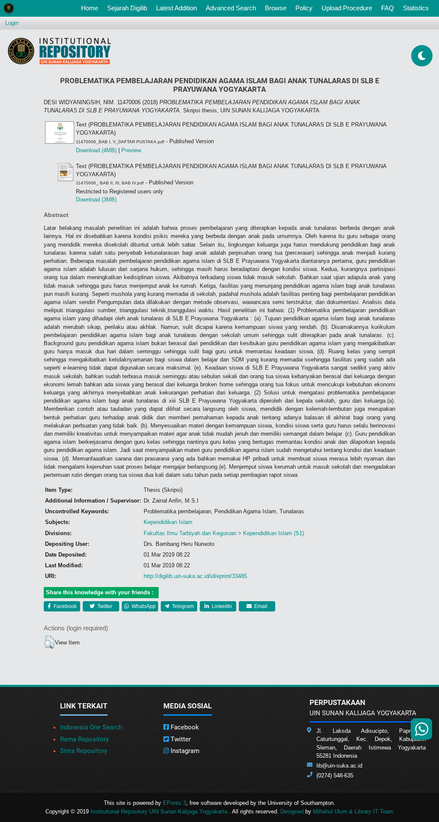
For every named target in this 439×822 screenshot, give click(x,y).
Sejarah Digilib (127, 8)
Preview (131, 150)
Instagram (184, 751)
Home (91, 8)
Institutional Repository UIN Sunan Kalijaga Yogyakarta (159, 811)
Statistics (416, 8)
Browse (275, 8)
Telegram (182, 606)
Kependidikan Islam (168, 522)
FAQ (387, 8)
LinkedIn (221, 606)
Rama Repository (84, 739)
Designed (292, 811)
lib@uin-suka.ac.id (339, 765)
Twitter (104, 606)
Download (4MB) (96, 150)
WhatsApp (143, 606)
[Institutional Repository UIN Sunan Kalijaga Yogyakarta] (59, 51)
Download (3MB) (96, 199)
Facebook (64, 606)
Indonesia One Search (91, 727)
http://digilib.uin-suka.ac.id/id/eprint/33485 (195, 576)
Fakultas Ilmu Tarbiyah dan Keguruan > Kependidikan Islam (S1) (224, 533)
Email (260, 606)
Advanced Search (231, 8)
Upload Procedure (347, 8)
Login (11, 23)
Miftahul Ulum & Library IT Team (353, 811)
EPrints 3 (174, 803)
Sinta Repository (83, 751)
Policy (304, 8)
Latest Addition (176, 8)
